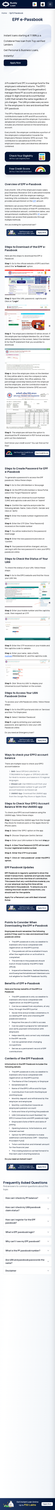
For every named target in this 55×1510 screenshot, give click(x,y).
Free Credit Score (42, 453)
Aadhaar (8, 656)
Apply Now (15, 62)
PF (39, 214)
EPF (34, 201)
